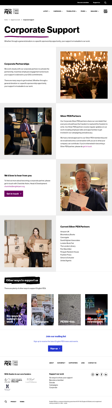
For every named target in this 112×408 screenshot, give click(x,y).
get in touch (87, 146)
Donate (52, 382)
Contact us (92, 363)
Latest (45, 11)
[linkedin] (106, 374)
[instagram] (92, 374)
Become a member (56, 380)
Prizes (83, 11)
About (51, 363)
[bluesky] (97, 374)
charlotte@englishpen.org (14, 186)
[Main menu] (105, 11)
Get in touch (13, 193)
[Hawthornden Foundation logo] (7, 387)
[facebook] (101, 374)
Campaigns (57, 11)
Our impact (61, 363)
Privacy (13, 401)
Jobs (83, 363)
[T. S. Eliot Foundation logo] (30, 380)
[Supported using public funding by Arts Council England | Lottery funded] (13, 380)
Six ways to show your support (61, 378)
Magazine (94, 11)
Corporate (53, 387)
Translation (70, 11)
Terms (22, 401)
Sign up (54, 348)
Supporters (73, 363)
